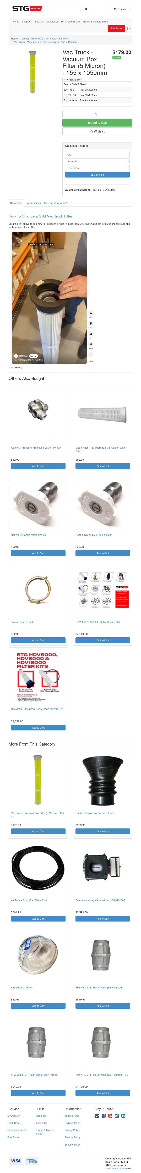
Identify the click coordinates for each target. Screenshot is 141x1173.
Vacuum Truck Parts (32, 38)
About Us (39, 21)
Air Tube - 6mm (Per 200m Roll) (29, 900)
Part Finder (116, 28)
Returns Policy (72, 1137)
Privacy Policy (72, 1130)
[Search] (86, 9)
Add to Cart (98, 122)
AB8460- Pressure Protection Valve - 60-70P (36, 447)
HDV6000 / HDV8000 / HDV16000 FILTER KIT (37, 709)
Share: (66, 79)
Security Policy (72, 1144)
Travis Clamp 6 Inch (22, 622)
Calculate (98, 174)
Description (16, 203)
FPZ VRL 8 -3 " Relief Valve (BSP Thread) (34, 1074)
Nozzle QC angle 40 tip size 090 (93, 534)
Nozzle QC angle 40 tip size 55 (28, 534)
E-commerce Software (114, 1168)
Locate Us (41, 1123)
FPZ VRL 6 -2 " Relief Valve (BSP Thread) (99, 987)
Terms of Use (72, 1115)
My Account (13, 1115)
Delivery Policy (72, 1123)
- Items (121, 9)
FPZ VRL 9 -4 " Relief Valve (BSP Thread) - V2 (101, 1074)
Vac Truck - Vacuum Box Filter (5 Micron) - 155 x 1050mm (45, 42)
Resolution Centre (17, 1130)
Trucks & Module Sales (95, 21)
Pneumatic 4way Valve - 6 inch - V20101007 (100, 900)
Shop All (26, 21)
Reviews (49, 203)
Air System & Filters (57, 38)
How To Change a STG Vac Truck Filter (40, 216)
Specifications (33, 203)
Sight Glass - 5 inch (22, 987)
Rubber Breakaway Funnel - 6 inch (94, 813)
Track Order (13, 1123)
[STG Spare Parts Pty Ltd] (27, 7)
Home (16, 21)
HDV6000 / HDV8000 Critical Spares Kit (97, 622)
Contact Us (52, 21)
